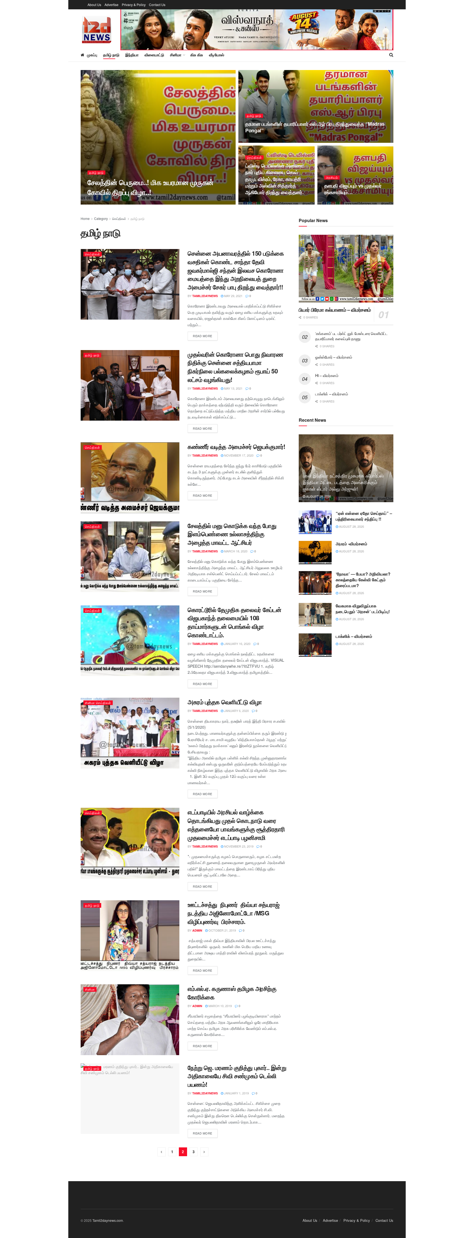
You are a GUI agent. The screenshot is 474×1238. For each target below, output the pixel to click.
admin (197, 930)
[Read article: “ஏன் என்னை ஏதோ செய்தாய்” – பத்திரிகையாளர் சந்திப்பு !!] (315, 522)
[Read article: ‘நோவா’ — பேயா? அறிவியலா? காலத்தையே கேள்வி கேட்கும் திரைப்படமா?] (315, 583)
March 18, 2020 (235, 551)
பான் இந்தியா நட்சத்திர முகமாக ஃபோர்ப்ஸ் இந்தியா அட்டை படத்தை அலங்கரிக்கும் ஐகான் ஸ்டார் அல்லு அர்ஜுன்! (343, 482)
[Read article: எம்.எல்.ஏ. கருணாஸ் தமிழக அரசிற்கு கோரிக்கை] (130, 1019)
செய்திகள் (254, 157)
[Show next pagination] (204, 1151)
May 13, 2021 (232, 388)
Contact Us (157, 4)
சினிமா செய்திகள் (98, 702)
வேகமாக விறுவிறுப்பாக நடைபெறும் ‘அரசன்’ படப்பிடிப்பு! (363, 608)
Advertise (112, 4)
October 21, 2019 (222, 930)
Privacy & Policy (134, 4)
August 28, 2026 (318, 496)
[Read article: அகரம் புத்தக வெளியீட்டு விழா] (130, 733)
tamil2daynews (205, 296)
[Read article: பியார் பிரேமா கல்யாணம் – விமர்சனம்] (346, 269)
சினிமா (90, 989)
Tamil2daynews (105, 203)
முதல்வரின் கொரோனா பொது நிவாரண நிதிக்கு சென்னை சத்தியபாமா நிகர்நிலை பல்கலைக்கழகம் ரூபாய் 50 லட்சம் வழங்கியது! (235, 367)
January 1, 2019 (236, 1093)
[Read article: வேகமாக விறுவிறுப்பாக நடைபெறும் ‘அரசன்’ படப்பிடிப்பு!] (315, 615)
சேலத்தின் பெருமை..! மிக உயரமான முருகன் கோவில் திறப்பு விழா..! (150, 187)
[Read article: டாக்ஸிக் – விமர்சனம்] (315, 645)
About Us (94, 4)
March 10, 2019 (220, 1006)
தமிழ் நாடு (111, 54)
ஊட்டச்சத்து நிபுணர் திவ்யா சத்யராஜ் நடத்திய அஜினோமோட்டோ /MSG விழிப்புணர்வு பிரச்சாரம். (233, 913)
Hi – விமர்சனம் (326, 375)
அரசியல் (332, 177)
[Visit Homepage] (97, 29)
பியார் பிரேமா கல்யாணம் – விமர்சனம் (335, 309)
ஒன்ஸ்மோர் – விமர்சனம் (333, 357)
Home (85, 218)
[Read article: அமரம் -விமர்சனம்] (315, 552)
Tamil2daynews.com (107, 1220)
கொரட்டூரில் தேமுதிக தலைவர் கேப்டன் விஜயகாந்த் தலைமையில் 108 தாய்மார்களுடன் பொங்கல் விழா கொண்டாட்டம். (234, 622)
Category (101, 218)
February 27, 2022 (262, 141)
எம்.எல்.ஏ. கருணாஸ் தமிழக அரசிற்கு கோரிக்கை (232, 992)
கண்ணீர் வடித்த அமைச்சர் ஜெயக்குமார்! (236, 446)
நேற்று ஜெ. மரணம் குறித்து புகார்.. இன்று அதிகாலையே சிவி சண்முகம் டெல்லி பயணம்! (237, 1076)
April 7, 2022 (133, 202)
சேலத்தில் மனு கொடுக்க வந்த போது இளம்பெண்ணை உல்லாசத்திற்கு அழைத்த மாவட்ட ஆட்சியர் (232, 534)
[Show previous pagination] (161, 1151)
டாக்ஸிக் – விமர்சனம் (331, 393)
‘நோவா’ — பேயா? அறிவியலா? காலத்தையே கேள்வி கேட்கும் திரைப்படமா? (363, 579)
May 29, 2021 (232, 296)
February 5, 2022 (261, 203)
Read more (205, 335)
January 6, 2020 (236, 710)
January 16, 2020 (236, 643)
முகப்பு (92, 54)
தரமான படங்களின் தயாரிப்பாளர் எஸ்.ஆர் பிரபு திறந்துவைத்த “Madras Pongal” (315, 127)
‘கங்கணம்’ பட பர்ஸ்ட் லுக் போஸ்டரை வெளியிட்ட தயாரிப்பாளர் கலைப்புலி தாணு (351, 336)
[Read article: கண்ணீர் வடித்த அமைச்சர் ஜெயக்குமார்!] (130, 477)
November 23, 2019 (238, 846)
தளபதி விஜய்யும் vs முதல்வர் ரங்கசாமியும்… (353, 189)
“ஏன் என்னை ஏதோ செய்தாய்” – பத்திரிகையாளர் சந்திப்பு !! (364, 516)
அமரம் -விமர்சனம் (351, 544)
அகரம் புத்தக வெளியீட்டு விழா (225, 701)
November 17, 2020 (238, 455)
